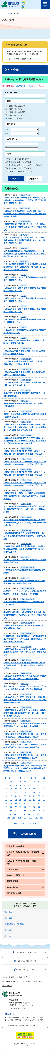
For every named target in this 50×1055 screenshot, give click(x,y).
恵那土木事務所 (26, 609)
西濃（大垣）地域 (13, 162)
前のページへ (19, 823)
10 (39, 778)
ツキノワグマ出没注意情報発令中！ (20, 59)
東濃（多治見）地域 (14, 168)
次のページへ (31, 823)
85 (11, 811)
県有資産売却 (12, 881)
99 (33, 814)
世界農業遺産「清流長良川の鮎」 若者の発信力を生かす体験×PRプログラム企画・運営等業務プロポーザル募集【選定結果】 (24, 639)
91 (39, 811)
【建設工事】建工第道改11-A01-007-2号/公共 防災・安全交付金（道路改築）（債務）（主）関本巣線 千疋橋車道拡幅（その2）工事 (24, 427)
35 (30, 789)
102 (8, 818)
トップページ (6, 13)
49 (11, 796)
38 (44, 789)
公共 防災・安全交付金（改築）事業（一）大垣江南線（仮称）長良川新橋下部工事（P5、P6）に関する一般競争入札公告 (24, 240)
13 (11, 782)
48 (6, 796)
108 (41, 818)
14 (16, 782)
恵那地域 (29, 168)
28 (39, 785)
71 (30, 803)
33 (20, 789)
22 (11, 785)
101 (44, 814)
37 (39, 789)
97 (24, 814)
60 (20, 800)
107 (36, 818)
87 (20, 811)
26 (30, 785)
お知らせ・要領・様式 (16, 875)
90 (34, 811)
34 (25, 789)
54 (34, 796)
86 (16, 811)
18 (34, 782)
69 (20, 803)
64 (39, 800)
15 (20, 782)
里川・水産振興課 (27, 633)
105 (25, 818)
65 (44, 800)
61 (25, 800)
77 (16, 807)
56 (44, 796)
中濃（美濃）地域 (13, 165)
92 (44, 811)
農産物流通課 (25, 721)
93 (5, 814)
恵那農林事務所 (26, 530)
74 (44, 803)
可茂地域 (39, 165)
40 (11, 792)
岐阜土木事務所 (26, 763)
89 (30, 811)
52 (25, 796)
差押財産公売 (12, 887)
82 (39, 807)
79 (25, 807)
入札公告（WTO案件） (16, 846)
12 (6, 782)
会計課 (23, 275)
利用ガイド (28, 977)
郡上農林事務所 (26, 348)
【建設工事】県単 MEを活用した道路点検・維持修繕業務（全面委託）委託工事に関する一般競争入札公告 (24, 652)
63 (34, 800)
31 (11, 789)
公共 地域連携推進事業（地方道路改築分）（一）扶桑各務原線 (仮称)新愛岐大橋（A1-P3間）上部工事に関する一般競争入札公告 (24, 253)
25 (25, 785)
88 (25, 811)
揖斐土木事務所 (25, 195)
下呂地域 (10, 171)
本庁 (8, 159)
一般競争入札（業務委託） (17, 112)
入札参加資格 (12, 869)
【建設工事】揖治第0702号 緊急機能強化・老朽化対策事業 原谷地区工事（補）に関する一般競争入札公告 (24, 665)
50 (16, 796)
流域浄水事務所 (26, 504)
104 (19, 818)
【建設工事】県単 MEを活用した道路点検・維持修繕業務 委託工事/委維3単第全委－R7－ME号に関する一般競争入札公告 (24, 713)
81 (34, 807)
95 (15, 814)
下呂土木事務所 (26, 647)
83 (44, 807)
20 (44, 782)
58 (11, 800)
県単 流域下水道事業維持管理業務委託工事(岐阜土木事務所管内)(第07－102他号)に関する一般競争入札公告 (24, 522)
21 (6, 785)
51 (20, 796)
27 (34, 785)
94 (10, 814)
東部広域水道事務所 (27, 623)
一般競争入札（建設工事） (17, 106)
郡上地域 (28, 165)
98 (29, 814)
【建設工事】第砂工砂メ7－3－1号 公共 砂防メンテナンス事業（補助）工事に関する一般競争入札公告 (24, 227)
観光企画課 (24, 401)
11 (44, 778)
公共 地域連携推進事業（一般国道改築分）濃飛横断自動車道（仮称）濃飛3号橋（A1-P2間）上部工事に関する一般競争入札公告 (24, 267)
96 (19, 814)
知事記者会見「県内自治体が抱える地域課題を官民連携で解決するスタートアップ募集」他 (25, 52)
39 (6, 792)
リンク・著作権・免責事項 (12, 977)
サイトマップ (7, 986)
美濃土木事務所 (26, 411)
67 (11, 803)
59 (16, 800)
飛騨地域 (21, 171)
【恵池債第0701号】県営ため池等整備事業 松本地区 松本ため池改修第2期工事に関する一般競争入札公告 (24, 536)
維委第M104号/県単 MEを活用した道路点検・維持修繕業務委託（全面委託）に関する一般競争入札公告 (24, 615)
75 (6, 807)
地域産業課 (24, 557)
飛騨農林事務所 (26, 490)
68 (16, 803)
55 (39, 796)
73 (39, 803)
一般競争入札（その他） (16, 115)
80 (30, 807)
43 (25, 792)
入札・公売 (7, 912)
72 (34, 803)
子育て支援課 (25, 390)
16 (25, 782)
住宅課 (23, 317)
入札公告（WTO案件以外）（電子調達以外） (23, 853)
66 (6, 803)
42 (20, 792)
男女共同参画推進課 (27, 588)
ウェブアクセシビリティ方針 (31, 981)
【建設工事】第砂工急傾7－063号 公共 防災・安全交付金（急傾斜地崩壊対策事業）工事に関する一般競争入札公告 (24, 213)
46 (39, 792)
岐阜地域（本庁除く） (23, 159)
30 (6, 789)
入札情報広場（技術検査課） (14, 924)
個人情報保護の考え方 (10, 981)
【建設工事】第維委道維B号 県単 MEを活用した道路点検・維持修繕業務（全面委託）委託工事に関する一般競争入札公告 (24, 200)
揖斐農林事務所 (26, 660)
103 (13, 818)
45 (34, 792)
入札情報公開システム (23, 86)
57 (6, 800)
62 (30, 800)
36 (34, 789)
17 (30, 782)
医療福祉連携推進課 (27, 567)
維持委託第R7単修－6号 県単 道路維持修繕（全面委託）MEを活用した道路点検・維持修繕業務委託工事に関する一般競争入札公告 (24, 768)
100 (38, 814)
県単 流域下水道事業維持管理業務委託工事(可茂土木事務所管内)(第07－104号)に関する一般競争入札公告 (24, 509)
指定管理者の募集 (14, 893)
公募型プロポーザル (14, 118)
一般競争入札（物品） (15, 109)
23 (16, 785)
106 (30, 818)
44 (30, 792)
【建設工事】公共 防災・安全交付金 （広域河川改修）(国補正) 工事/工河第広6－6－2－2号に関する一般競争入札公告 (25, 700)
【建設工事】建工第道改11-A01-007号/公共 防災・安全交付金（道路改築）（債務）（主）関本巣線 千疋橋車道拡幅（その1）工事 (24, 440)
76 (11, 807)
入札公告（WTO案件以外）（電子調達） (22, 862)
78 (20, 807)
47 (44, 792)
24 (20, 785)
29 (44, 785)
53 (30, 796)
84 (6, 811)
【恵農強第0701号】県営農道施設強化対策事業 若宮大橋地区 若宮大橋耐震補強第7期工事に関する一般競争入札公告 (24, 549)
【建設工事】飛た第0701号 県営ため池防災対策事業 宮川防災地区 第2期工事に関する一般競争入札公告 (24, 496)
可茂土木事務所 (26, 694)
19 (39, 782)
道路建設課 (23, 235)
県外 (30, 171)
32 (16, 789)
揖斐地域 (28, 162)
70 (25, 803)
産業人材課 (24, 578)
